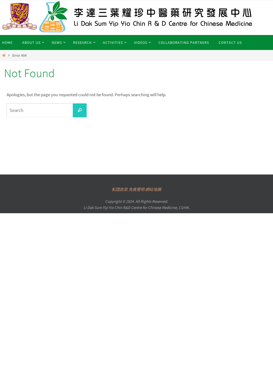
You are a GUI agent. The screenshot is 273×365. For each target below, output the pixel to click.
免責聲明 (136, 189)
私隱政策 (120, 189)
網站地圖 (153, 189)
